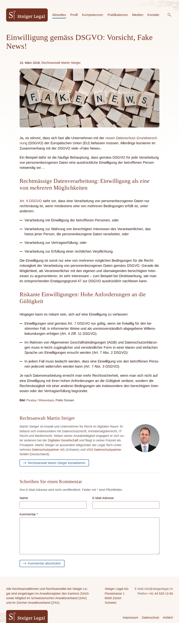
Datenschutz (150, 617)
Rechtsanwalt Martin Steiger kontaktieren (56, 463)
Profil (74, 15)
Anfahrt (168, 617)
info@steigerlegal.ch (158, 589)
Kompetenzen (92, 15)
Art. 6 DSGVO (31, 201)
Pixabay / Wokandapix (40, 400)
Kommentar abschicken (44, 563)
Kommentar (29, 514)
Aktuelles (59, 15)
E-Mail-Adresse (103, 498)
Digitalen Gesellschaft (63, 440)
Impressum (130, 617)
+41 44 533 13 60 (160, 593)
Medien (137, 15)
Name (24, 498)
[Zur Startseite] (27, 15)
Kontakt (153, 15)
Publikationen (118, 15)
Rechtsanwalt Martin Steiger (61, 63)
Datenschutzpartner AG (48, 449)
